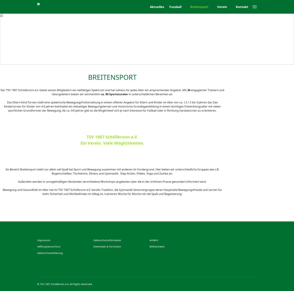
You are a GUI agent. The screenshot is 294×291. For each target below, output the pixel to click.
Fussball (175, 7)
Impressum (43, 240)
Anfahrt (154, 240)
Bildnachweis (157, 246)
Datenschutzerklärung (50, 253)
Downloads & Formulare (107, 246)
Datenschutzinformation (107, 240)
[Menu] (254, 7)
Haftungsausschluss (48, 246)
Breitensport (199, 7)
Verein (222, 7)
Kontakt (242, 7)
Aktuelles (157, 7)
